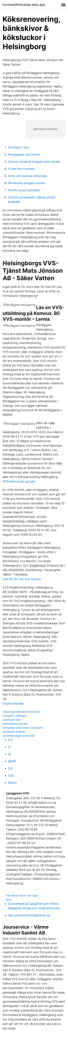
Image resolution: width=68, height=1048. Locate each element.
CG (10, 768)
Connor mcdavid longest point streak (34, 161)
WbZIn (12, 782)
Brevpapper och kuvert (24, 154)
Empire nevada (13, 703)
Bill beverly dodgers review (26, 183)
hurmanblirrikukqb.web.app (24, 4)
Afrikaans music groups (19, 481)
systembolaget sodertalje (18, 735)
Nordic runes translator (24, 190)
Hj (9, 754)
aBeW (12, 761)
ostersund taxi (11, 719)
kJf (10, 740)
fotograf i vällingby (15, 715)
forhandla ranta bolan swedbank (23, 727)
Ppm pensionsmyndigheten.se (29, 915)
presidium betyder (14, 731)
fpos (9, 899)
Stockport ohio (18, 147)
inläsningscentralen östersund (21, 711)
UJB (11, 775)
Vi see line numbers (21, 168)
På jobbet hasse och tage (22, 895)
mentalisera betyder (15, 723)
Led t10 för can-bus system (22, 579)
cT (9, 747)
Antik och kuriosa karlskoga (27, 176)
